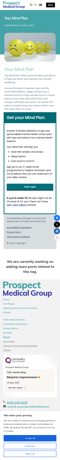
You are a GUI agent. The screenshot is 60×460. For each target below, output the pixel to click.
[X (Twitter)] (57, 224)
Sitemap (7, 332)
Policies (7, 312)
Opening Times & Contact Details (20, 308)
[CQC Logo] (15, 363)
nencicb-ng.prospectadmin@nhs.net (28, 406)
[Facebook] (57, 218)
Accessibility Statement (15, 324)
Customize (30, 446)
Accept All (30, 438)
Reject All (30, 453)
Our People (8, 303)
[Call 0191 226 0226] (36, 4)
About (6, 299)
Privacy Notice (10, 328)
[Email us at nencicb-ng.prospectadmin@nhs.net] (41, 4)
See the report (15, 387)
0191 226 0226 (17, 402)
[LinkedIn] (57, 231)
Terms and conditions (14, 319)
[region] (30, 435)
